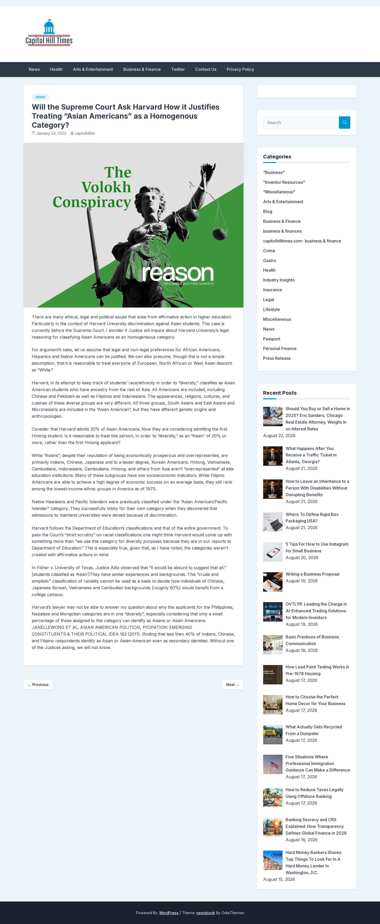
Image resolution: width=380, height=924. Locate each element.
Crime (269, 250)
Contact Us (205, 69)
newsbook (205, 913)
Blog (267, 211)
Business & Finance (142, 69)
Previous (38, 684)
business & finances (282, 231)
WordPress (169, 913)
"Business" (274, 172)
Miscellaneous (277, 319)
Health (56, 69)
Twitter (178, 69)
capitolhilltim (85, 133)
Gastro (269, 260)
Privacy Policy (240, 69)
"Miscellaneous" (279, 191)
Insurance (272, 289)
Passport (271, 338)
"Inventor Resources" (284, 182)
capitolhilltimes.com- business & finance (302, 240)
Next (232, 684)
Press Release (277, 358)
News (34, 69)
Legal (268, 299)
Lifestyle (271, 309)
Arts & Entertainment (93, 69)
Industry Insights (278, 279)
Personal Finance (280, 348)
